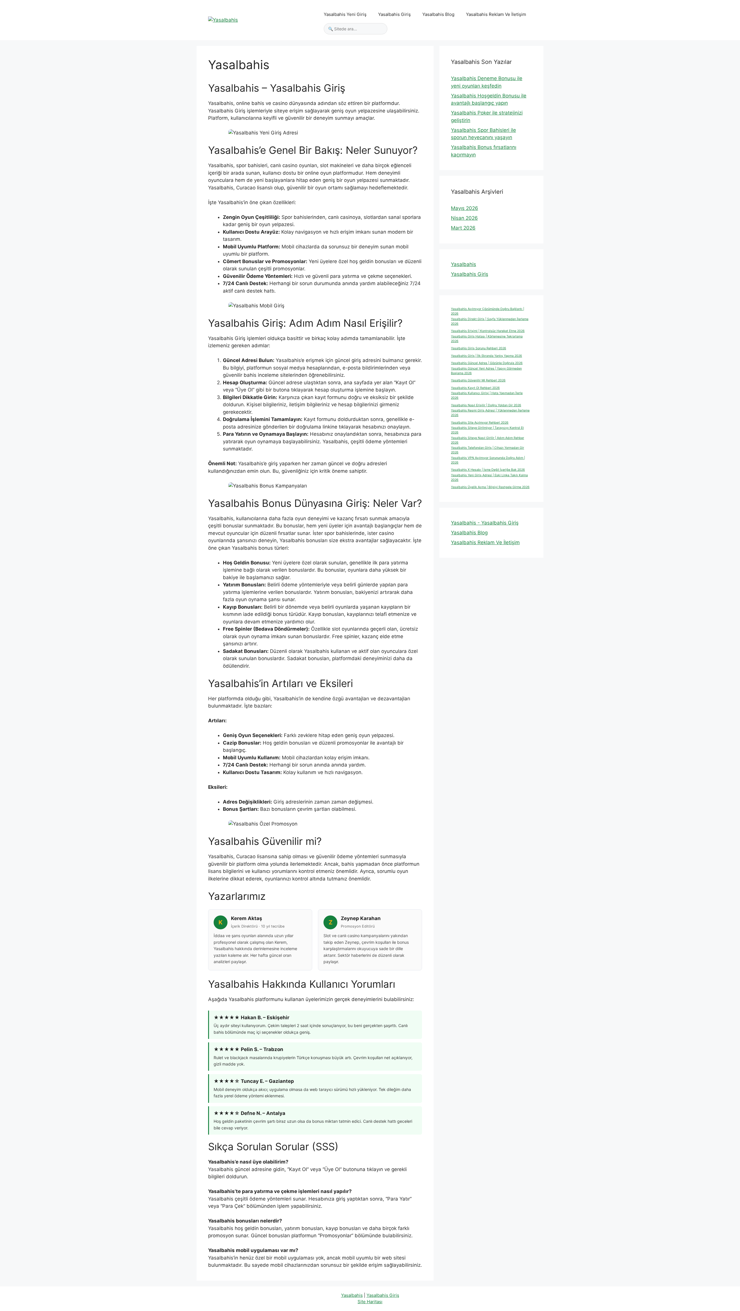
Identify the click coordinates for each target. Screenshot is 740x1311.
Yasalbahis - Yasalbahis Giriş (485, 523)
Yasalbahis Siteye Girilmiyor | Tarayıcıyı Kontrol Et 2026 (487, 430)
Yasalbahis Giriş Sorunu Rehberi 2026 (478, 348)
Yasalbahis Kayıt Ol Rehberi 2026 (475, 388)
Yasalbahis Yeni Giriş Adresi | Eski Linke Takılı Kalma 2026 (489, 477)
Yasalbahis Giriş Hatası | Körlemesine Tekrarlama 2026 (487, 339)
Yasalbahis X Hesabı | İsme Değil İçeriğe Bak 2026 (488, 470)
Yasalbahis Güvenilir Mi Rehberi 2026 (478, 380)
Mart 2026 (463, 228)
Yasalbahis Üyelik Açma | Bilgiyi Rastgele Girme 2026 (490, 487)
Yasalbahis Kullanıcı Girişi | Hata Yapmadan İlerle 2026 (487, 395)
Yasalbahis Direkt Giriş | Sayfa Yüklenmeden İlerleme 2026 (489, 321)
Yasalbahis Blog (438, 14)
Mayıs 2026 (464, 208)
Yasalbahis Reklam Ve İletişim (496, 14)
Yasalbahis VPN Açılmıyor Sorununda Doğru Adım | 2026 (488, 460)
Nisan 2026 (464, 218)
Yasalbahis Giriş (394, 14)
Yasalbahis (463, 264)
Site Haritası (370, 1301)
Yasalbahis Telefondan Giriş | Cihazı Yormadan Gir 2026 (487, 450)
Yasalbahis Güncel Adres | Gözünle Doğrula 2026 (487, 363)
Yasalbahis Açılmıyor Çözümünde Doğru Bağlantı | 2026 (487, 311)
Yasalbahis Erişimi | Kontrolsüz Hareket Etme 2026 (488, 331)
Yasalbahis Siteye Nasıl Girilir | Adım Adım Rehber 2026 (487, 440)
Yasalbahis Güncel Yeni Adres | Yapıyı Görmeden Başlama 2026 (486, 371)
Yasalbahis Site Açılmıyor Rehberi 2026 (479, 422)
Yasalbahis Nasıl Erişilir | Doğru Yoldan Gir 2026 (486, 405)
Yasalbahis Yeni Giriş (345, 14)
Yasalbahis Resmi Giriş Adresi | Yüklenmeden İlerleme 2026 (490, 413)
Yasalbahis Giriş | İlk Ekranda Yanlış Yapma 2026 (486, 356)
